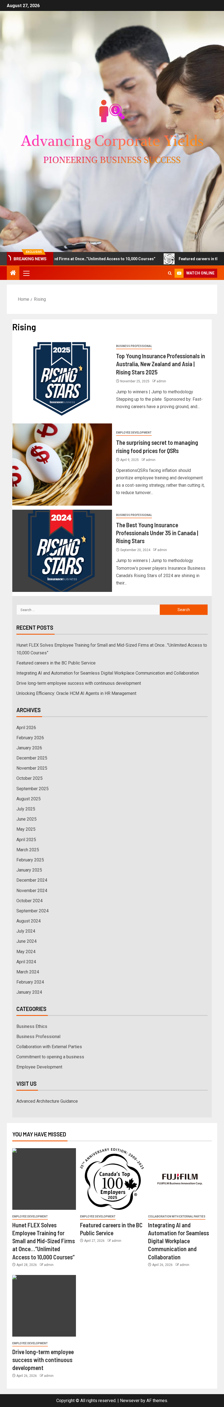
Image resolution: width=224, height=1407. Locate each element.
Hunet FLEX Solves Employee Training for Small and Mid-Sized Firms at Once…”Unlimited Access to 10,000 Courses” (43, 1240)
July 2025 (25, 809)
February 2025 (30, 859)
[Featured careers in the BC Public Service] (112, 1179)
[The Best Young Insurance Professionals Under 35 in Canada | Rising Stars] (62, 551)
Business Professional (134, 346)
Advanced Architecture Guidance (47, 1101)
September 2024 (32, 910)
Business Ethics (31, 1026)
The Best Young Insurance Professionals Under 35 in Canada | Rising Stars (157, 533)
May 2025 (26, 829)
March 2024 (27, 972)
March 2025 (27, 849)
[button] (25, 273)
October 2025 (29, 778)
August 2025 (28, 798)
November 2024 (31, 890)
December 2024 (31, 880)
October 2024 (29, 900)
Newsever (130, 1400)
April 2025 (26, 839)
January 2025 (29, 870)
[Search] (169, 273)
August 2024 (28, 921)
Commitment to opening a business (50, 1056)
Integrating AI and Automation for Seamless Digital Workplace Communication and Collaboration (107, 673)
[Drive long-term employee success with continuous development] (44, 1306)
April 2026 (26, 727)
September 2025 (32, 788)
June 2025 (26, 819)
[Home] (13, 273)
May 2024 (26, 951)
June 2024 (26, 941)
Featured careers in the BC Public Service (56, 663)
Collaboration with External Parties (49, 1046)
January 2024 (29, 992)
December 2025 (31, 758)
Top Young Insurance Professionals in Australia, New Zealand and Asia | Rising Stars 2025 (160, 364)
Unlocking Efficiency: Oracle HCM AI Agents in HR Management (76, 693)
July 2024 (25, 931)
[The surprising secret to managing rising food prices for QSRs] (62, 464)
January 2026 (29, 747)
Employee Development (134, 432)
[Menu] (25, 273)
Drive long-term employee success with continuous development (78, 683)
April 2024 (26, 961)
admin (161, 381)
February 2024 (30, 982)
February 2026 (30, 737)
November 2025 (31, 768)
